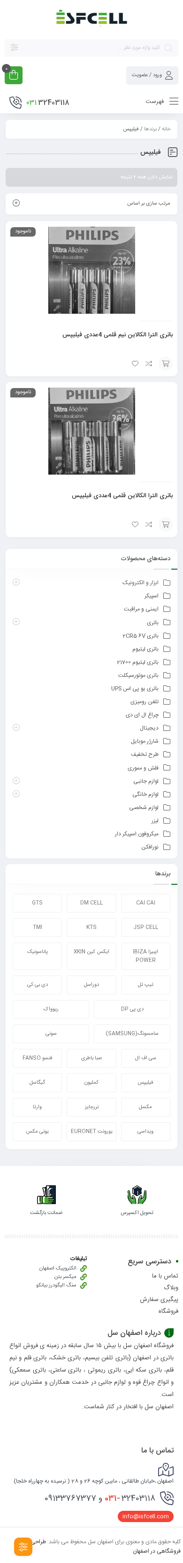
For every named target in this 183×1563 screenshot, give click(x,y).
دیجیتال (149, 728)
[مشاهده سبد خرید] (13, 76)
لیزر (155, 820)
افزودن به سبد (166, 364)
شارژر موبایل (145, 741)
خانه (166, 129)
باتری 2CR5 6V (140, 636)
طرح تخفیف (145, 754)
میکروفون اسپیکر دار (137, 834)
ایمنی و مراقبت (141, 609)
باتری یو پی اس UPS (135, 688)
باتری (153, 622)
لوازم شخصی (144, 807)
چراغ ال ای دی (142, 715)
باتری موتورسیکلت (138, 675)
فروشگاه (168, 1311)
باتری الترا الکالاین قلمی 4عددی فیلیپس (122, 496)
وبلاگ (171, 1288)
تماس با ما (165, 1276)
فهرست (155, 101)
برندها (150, 129)
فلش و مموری (143, 768)
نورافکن (150, 847)
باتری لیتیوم (145, 649)
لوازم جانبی (146, 781)
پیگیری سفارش (159, 1299)
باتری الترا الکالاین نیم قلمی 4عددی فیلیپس (117, 335)
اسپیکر (152, 596)
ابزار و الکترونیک (140, 582)
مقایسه (149, 364)
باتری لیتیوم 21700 (138, 662)
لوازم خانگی (145, 794)
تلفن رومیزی (144, 701)
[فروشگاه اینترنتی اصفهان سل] (91, 19)
